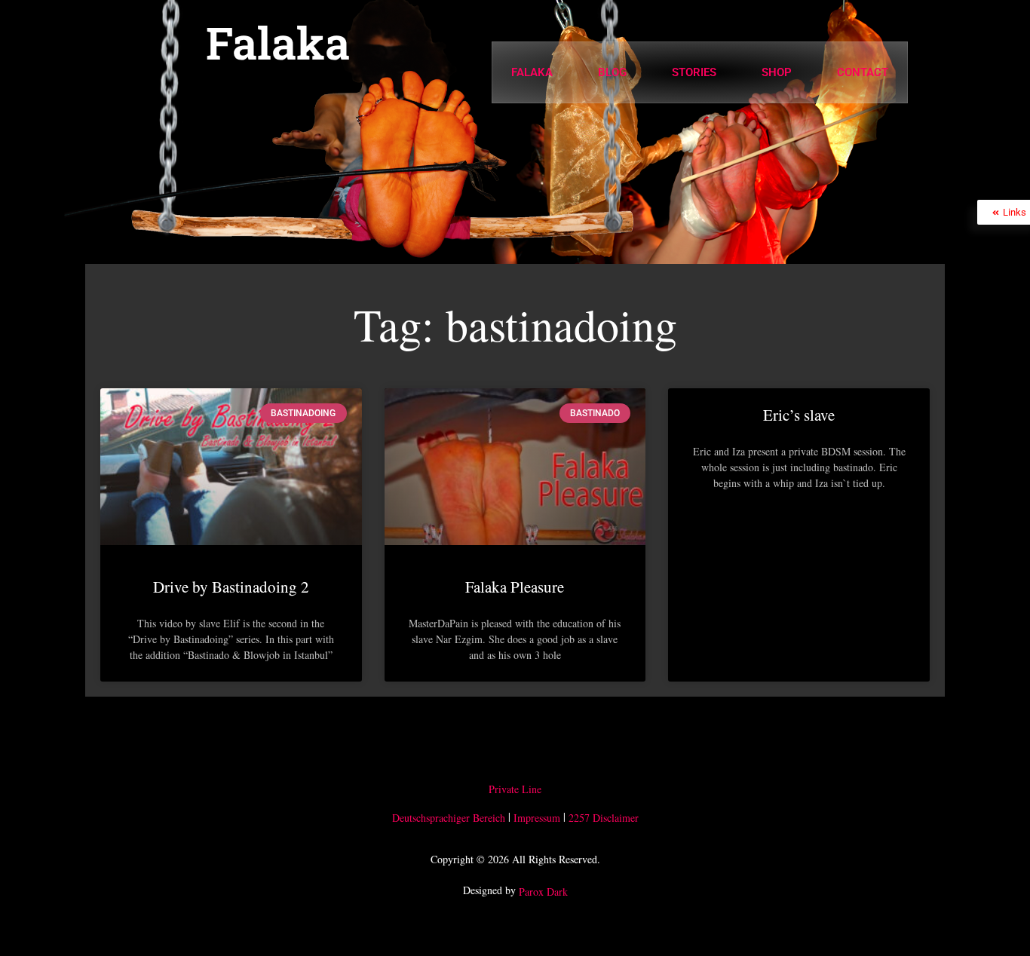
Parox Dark (543, 892)
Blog (612, 72)
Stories (694, 72)
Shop (777, 72)
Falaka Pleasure (514, 586)
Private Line (515, 789)
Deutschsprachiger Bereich (448, 817)
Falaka (278, 42)
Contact (862, 72)
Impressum (536, 817)
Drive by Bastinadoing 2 (231, 586)
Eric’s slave (799, 414)
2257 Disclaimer (604, 817)
